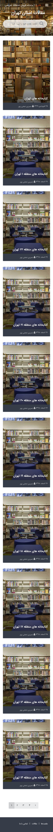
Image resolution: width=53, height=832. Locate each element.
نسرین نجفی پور (25, 106)
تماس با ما (23, 823)
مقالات (34, 823)
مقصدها (44, 823)
